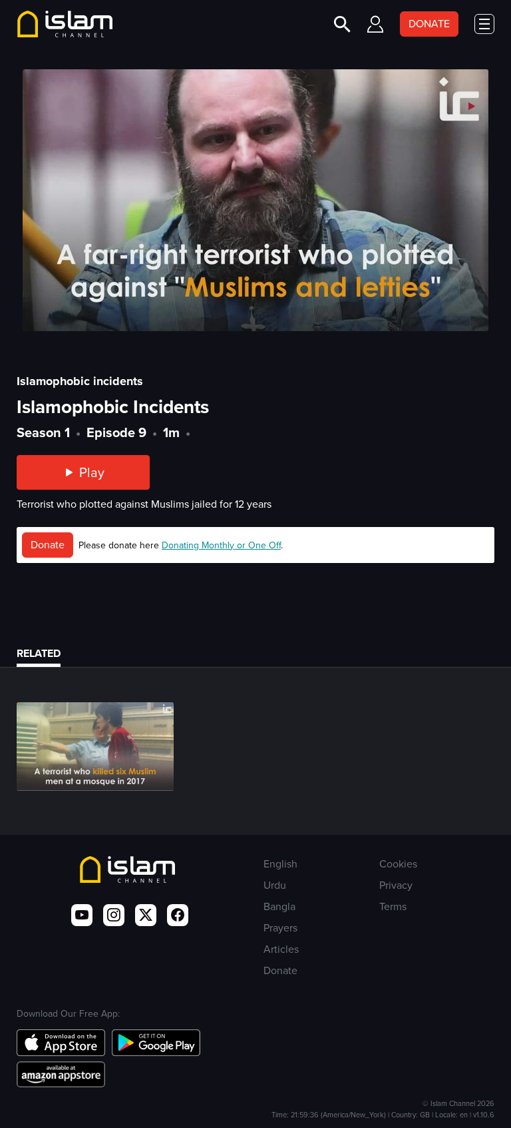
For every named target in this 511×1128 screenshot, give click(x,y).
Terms (393, 906)
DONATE (429, 23)
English (280, 863)
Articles (281, 949)
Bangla (279, 906)
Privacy (396, 885)
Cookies (398, 863)
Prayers (280, 927)
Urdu (274, 885)
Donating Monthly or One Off (221, 545)
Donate (48, 544)
